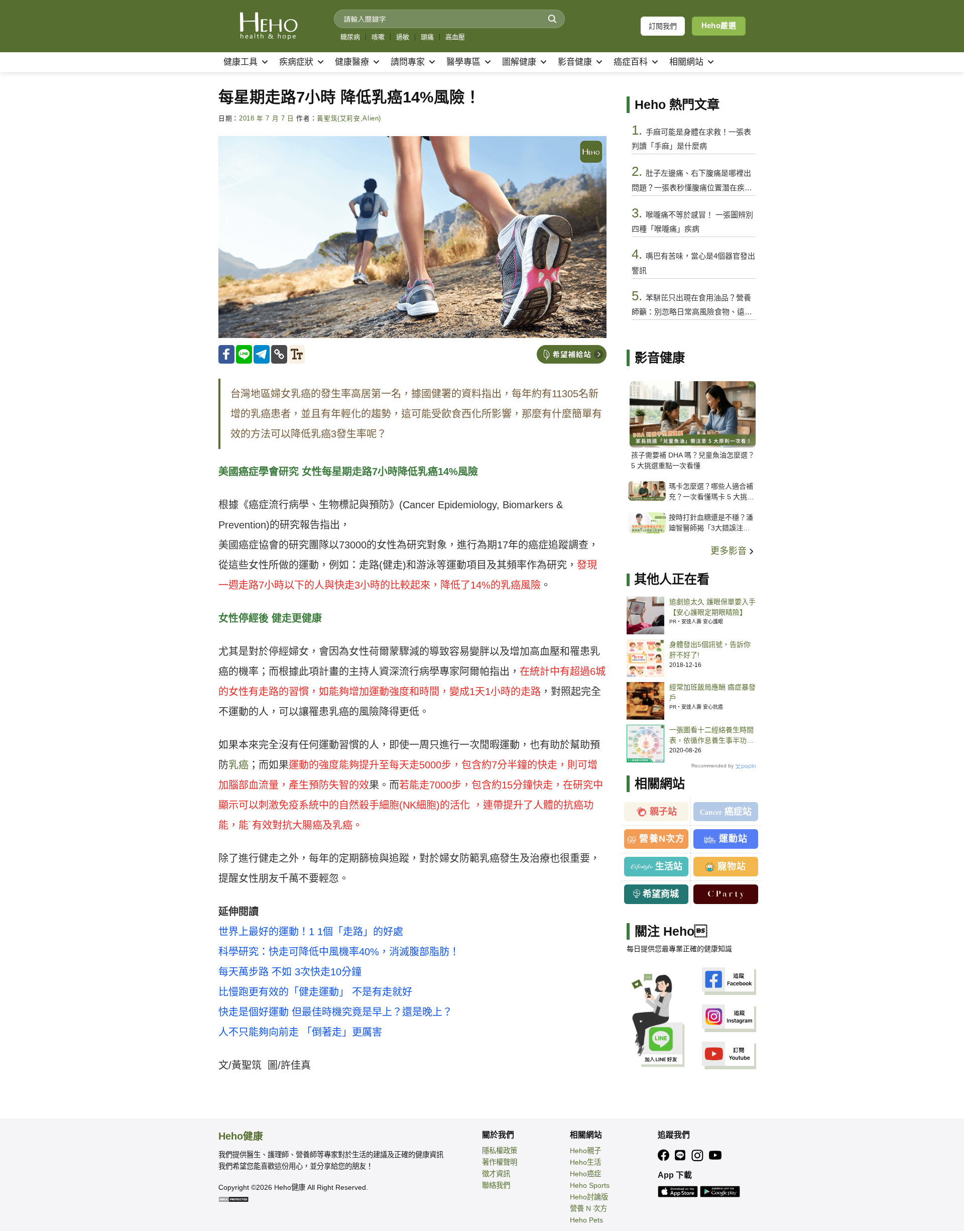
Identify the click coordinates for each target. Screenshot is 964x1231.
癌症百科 (631, 62)
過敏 (402, 37)
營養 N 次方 (588, 1208)
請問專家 (408, 62)
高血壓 (455, 37)
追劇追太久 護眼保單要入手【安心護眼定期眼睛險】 (712, 607)
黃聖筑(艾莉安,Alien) (349, 118)
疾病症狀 (296, 62)
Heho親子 (585, 1151)
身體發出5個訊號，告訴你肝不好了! (710, 649)
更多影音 (729, 551)
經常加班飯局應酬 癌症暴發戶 (712, 692)
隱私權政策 (499, 1151)
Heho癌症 (585, 1174)
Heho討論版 (589, 1197)
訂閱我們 (663, 26)
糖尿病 (350, 37)
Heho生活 (585, 1162)
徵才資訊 (496, 1174)
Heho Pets (586, 1220)
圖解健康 (519, 62)
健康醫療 (352, 62)
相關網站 (686, 62)
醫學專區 (463, 62)
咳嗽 (378, 37)
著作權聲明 (499, 1162)
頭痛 (427, 37)
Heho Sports (590, 1185)
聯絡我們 (496, 1185)
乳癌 (238, 764)
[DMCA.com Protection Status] (233, 1199)
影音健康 (575, 62)
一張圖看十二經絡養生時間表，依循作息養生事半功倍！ (711, 736)
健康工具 (240, 62)
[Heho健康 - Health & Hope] (268, 26)
